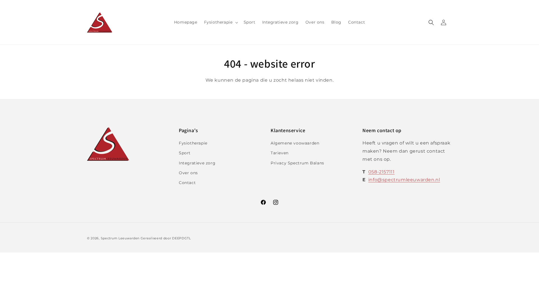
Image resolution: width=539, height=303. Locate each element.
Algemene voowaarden (295, 143)
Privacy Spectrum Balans (297, 163)
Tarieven (280, 152)
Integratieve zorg (197, 163)
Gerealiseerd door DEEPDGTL (166, 238)
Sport (185, 152)
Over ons (188, 172)
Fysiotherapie (193, 143)
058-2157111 (381, 172)
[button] (220, 22)
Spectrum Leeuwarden (120, 238)
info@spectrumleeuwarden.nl (404, 179)
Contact (187, 182)
